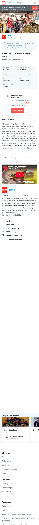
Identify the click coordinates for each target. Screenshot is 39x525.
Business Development (10, 75)
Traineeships (6, 461)
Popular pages (7, 487)
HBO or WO (6, 81)
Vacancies (11, 3)
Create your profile (9, 483)
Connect (33, 190)
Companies (21, 3)
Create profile (17, 110)
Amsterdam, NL (18, 59)
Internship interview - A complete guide (16, 514)
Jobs (3, 457)
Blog (3, 510)
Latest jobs (6, 473)
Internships (6, 465)
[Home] (3, 2)
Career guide (6, 506)
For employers (7, 496)
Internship (6, 59)
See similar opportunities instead (17, 48)
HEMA (10, 36)
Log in (34, 3)
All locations (6, 492)
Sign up (34, 8)
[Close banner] (34, 94)
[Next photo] (35, 22)
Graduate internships (9, 469)
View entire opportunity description (18, 158)
